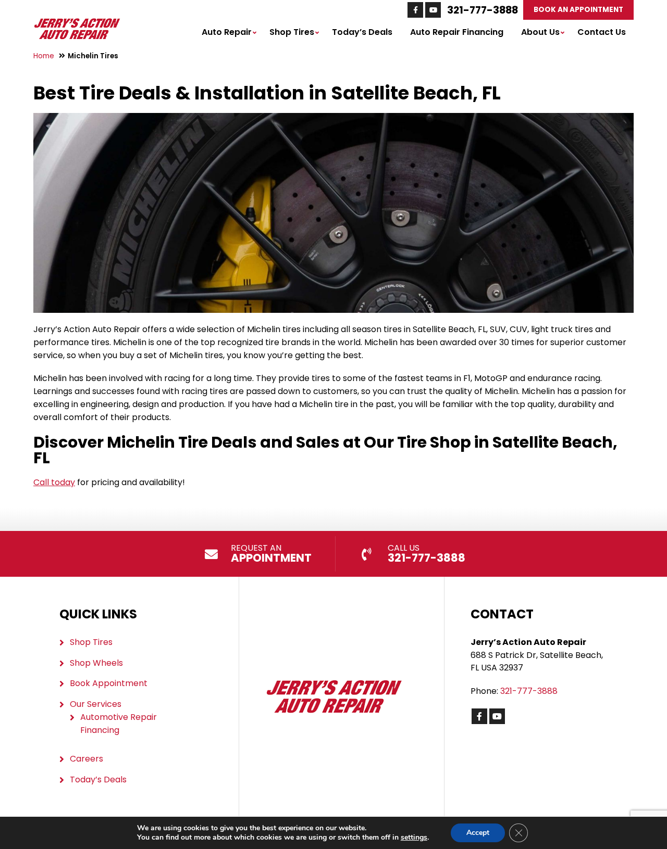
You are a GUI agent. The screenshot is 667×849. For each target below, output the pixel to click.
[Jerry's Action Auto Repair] (76, 23)
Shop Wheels (96, 663)
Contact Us (601, 32)
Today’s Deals (362, 32)
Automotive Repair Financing (118, 723)
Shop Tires (291, 32)
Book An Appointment (578, 10)
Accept (477, 833)
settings (414, 837)
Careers (86, 759)
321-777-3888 (482, 10)
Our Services (95, 704)
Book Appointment (108, 683)
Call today (54, 482)
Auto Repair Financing (456, 32)
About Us (540, 32)
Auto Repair (227, 32)
